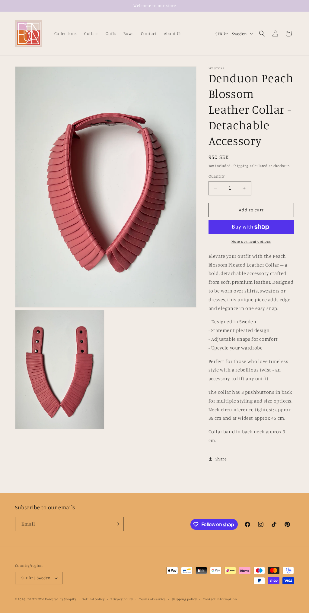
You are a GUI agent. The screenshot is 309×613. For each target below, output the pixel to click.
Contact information (220, 599)
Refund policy (93, 599)
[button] (262, 33)
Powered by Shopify (60, 599)
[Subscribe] (116, 524)
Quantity (217, 176)
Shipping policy (184, 599)
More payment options (251, 241)
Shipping (241, 165)
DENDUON (35, 599)
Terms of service (152, 599)
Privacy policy (121, 599)
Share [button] (221, 458)
